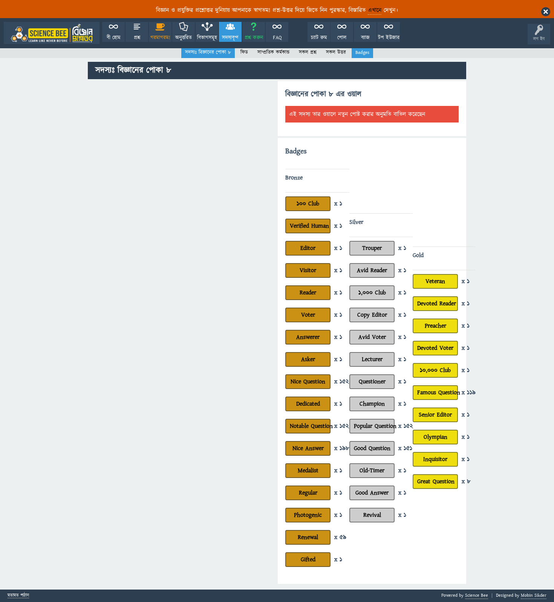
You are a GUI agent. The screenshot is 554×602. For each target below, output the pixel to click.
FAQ (277, 37)
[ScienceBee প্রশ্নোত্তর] (51, 33)
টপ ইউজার (388, 37)
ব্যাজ (365, 37)
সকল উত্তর (336, 52)
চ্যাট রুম (319, 37)
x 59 (340, 537)
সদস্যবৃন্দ (230, 37)
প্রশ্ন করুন (254, 37)
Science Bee (476, 595)
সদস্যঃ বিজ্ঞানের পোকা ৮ (208, 52)
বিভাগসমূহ (207, 37)
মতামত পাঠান (18, 595)
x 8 (466, 481)
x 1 (338, 203)
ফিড (244, 52)
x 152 (341, 381)
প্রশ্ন (137, 37)
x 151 (405, 448)
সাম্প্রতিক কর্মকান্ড (273, 52)
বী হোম (114, 37)
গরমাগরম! (160, 37)
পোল (341, 37)
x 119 (469, 392)
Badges (362, 52)
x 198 (341, 448)
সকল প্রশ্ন (308, 52)
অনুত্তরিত (183, 37)
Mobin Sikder (533, 595)
